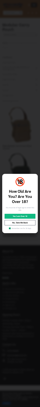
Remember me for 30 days (21, 228)
